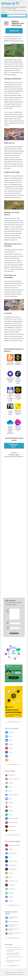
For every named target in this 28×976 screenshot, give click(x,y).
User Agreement (14, 974)
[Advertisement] (14, 474)
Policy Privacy (8, 974)
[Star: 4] (15, 452)
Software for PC (10, 3)
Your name (7, 622)
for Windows (13, 446)
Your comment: (7, 611)
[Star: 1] (11, 452)
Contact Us (21, 974)
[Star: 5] (16, 452)
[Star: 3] (14, 452)
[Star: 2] (12, 452)
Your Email (8, 627)
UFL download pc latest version (13, 947)
